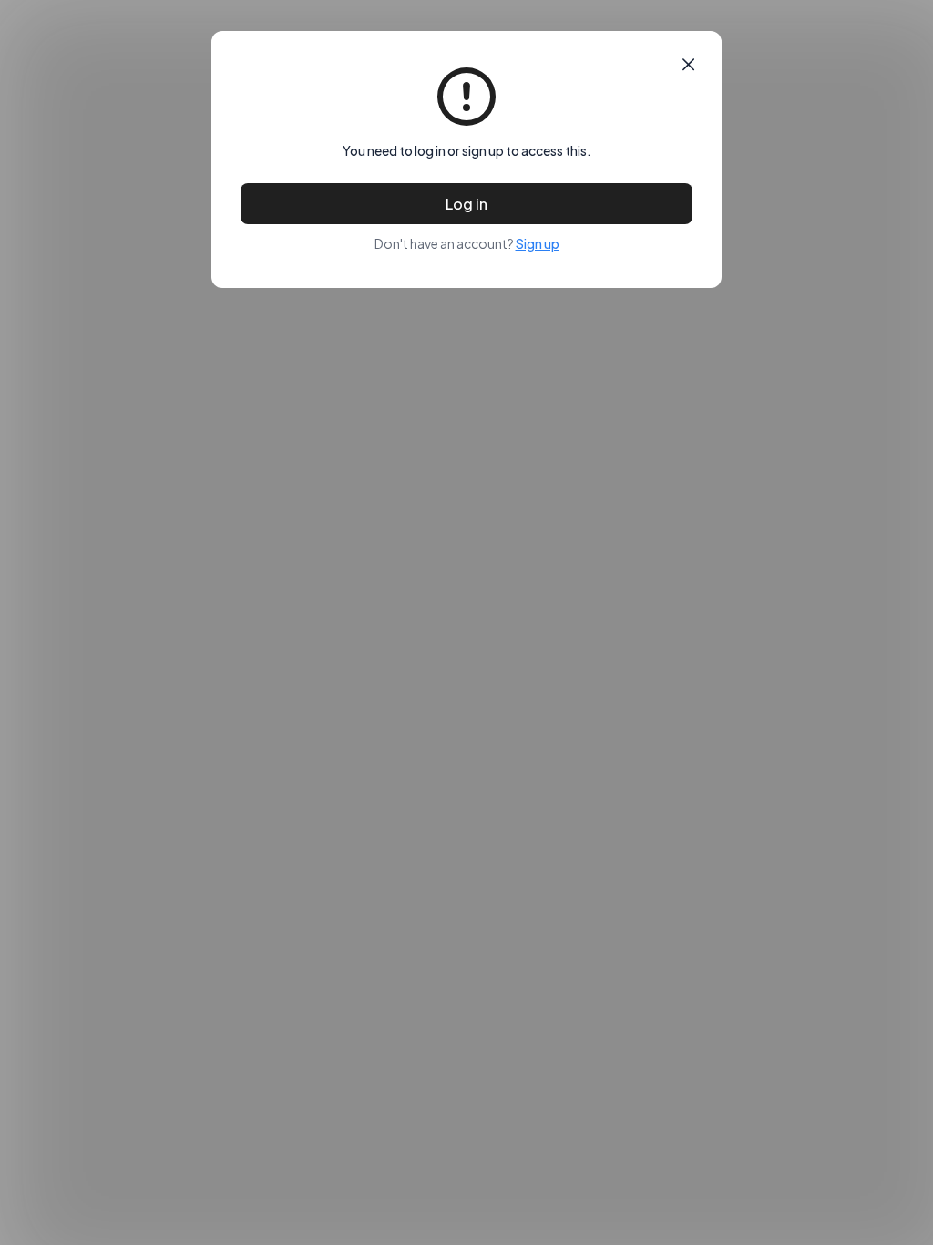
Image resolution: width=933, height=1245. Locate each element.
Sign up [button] (537, 243)
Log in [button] (466, 203)
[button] (688, 64)
